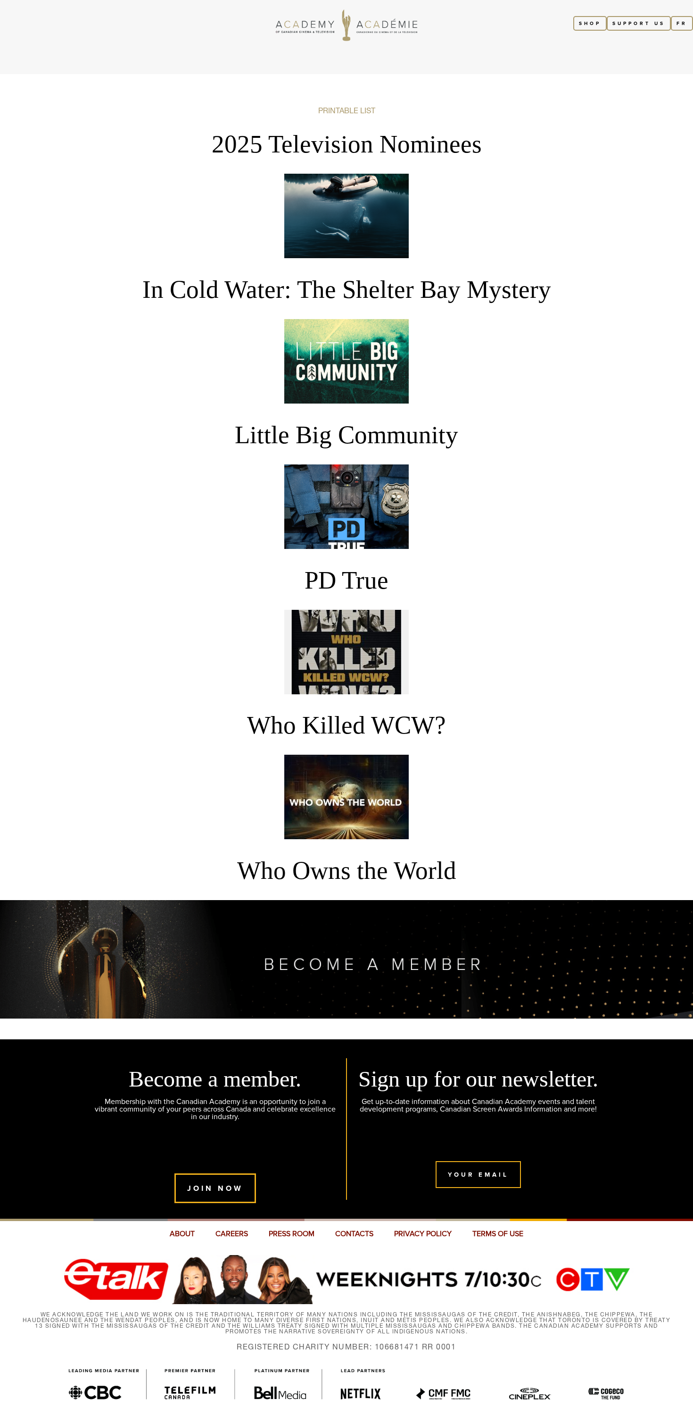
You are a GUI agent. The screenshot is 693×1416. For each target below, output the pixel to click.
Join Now (215, 1188)
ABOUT (182, 1234)
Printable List (346, 110)
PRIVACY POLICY (423, 1234)
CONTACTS (354, 1234)
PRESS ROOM (291, 1234)
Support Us (638, 23)
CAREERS (231, 1234)
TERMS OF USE (497, 1234)
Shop (590, 23)
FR (681, 23)
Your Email (478, 1174)
